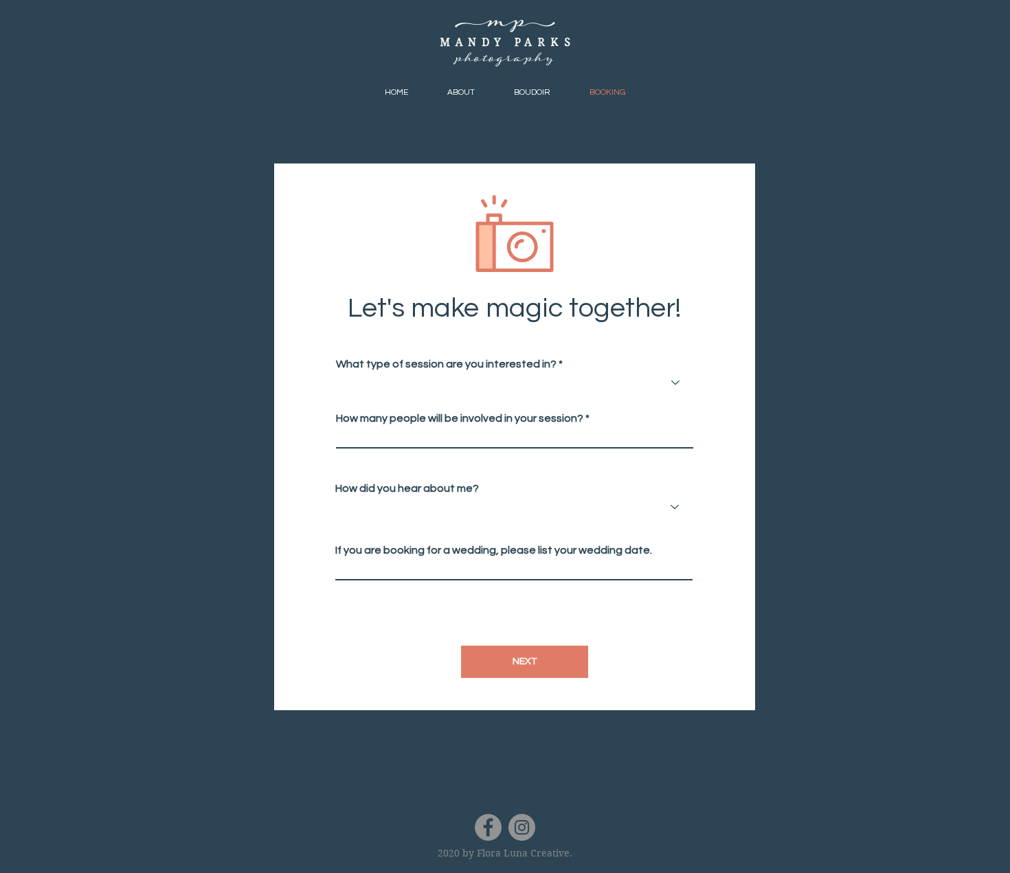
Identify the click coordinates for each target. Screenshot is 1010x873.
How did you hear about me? (407, 488)
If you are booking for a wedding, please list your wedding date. (493, 550)
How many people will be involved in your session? (459, 418)
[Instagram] (521, 827)
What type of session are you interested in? (446, 364)
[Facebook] (488, 827)
